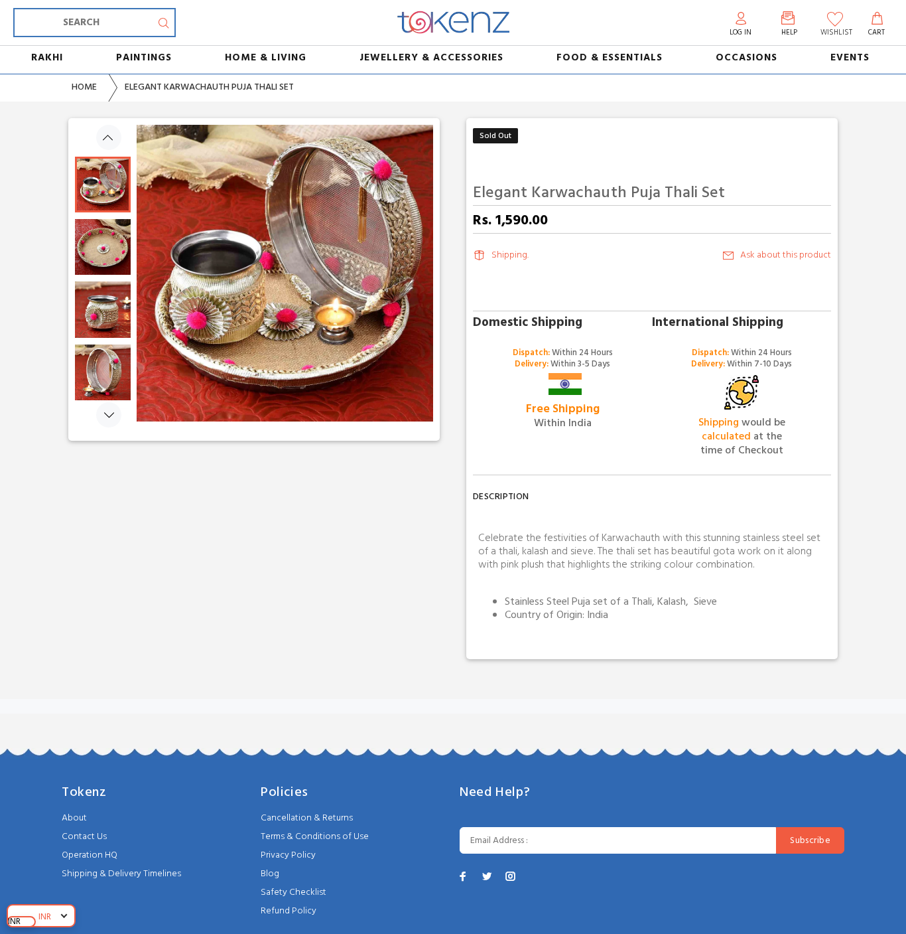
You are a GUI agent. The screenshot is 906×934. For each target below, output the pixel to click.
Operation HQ (89, 855)
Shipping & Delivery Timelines (121, 874)
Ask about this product (785, 255)
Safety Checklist (293, 892)
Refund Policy (288, 911)
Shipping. (510, 255)
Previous (108, 137)
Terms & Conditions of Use (315, 836)
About (74, 818)
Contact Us (84, 836)
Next (108, 415)
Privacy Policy (288, 855)
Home (84, 87)
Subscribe (810, 840)
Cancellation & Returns (307, 818)
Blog (270, 874)
